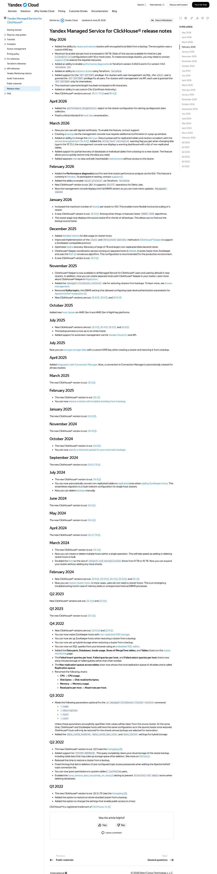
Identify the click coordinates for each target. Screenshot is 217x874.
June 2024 (186, 118)
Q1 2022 (185, 166)
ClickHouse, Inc (100, 806)
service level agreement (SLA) (70, 141)
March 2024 (187, 133)
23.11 (112, 579)
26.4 (111, 93)
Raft (71, 254)
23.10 (103, 579)
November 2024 (189, 99)
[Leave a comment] (207, 18)
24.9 (95, 445)
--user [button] (64, 718)
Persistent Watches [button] (114, 240)
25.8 (94, 297)
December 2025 (189, 56)
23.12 (121, 579)
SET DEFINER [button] (87, 75)
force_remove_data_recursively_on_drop (89, 775)
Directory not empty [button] (146, 775)
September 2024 (190, 109)
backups (80, 490)
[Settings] (185, 18)
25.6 (124, 327)
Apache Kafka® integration (69, 293)
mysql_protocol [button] (93, 180)
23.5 (101, 600)
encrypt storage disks (75, 349)
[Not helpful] (202, 18)
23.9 (94, 579)
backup (70, 134)
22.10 (94, 630)
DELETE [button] (111, 184)
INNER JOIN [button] (147, 214)
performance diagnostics (96, 64)
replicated (123, 483)
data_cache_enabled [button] (78, 734)
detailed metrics (70, 235)
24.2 (95, 549)
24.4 (90, 520)
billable (132, 251)
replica (69, 247)
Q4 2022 (186, 152)
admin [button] (160, 75)
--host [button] (64, 714)
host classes (68, 312)
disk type (92, 138)
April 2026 (187, 37)
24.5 (90, 505)
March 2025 (187, 85)
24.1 (134, 579)
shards (95, 206)
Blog (114, 11)
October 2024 (188, 104)
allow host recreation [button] (115, 141)
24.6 (95, 479)
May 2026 (186, 32)
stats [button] (94, 240)
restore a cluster (83, 71)
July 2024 (186, 114)
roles (74, 158)
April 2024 (187, 128)
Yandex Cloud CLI (118, 335)
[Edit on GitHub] (191, 18)
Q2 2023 (186, 142)
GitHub (143, 756)
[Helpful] (197, 18)
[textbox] (142, 4)
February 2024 (189, 137)
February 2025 (188, 90)
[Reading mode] (180, 18)
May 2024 (186, 123)
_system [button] (112, 771)
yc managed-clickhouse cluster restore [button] (129, 702)
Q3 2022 (186, 157)
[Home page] (25, 4)
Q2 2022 (186, 161)
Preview (71, 176)
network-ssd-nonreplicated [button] (105, 561)
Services (12, 11)
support (59, 60)
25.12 (93, 213)
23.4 (89, 600)
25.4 (102, 327)
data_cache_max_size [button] (104, 734)
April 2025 (186, 80)
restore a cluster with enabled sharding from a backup (97, 401)
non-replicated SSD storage (114, 634)
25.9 (102, 297)
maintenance (116, 158)
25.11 (93, 258)
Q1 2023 (185, 147)
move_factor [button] (131, 734)
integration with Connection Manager (77, 364)
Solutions (25, 11)
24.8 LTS (92, 464)
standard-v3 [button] (63, 57)
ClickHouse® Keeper (150, 239)
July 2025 (186, 71)
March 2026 (187, 42)
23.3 (90, 615)
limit (70, 561)
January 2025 (188, 94)
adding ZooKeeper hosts (154, 483)
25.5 (111, 327)
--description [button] (69, 710)
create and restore (86, 46)
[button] (157, 5)
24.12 (90, 416)
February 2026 (189, 47)
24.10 (91, 431)
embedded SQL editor (127, 646)
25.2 (90, 382)
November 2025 (189, 61)
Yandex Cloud (71, 20)
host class (88, 115)
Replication (92, 279)
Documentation (99, 11)
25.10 (116, 297)
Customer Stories (78, 11)
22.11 (107, 630)
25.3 (94, 327)
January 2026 (188, 51)
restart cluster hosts (79, 582)
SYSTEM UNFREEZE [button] (85, 753)
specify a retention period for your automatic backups (97, 449)
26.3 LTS (96, 93)
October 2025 (188, 66)
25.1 (95, 397)
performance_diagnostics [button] (81, 108)
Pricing (61, 11)
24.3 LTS (92, 535)
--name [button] (64, 706)
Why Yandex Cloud (44, 11)
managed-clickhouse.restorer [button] (84, 283)
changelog (113, 749)
